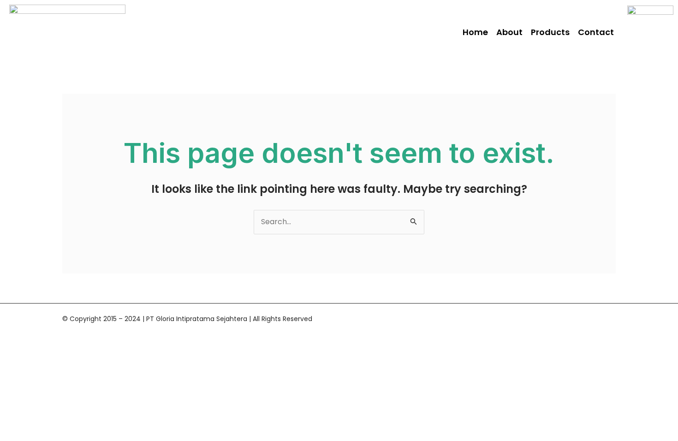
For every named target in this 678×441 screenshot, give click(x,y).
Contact (596, 32)
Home (475, 32)
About (509, 32)
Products (550, 32)
